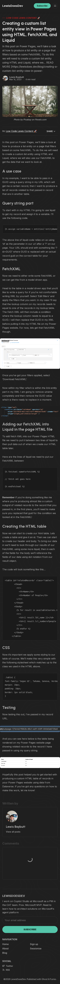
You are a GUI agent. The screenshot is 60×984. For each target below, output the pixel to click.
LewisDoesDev (18, 979)
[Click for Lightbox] (30, 353)
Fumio (53, 979)
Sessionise (35, 948)
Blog (4, 953)
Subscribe (42, 5)
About (5, 948)
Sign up (34, 944)
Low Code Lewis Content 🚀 (23, 18)
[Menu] (55, 5)
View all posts (13, 831)
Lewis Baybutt (16, 77)
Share (50, 131)
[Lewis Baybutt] (5, 78)
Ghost (45, 979)
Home (5, 944)
